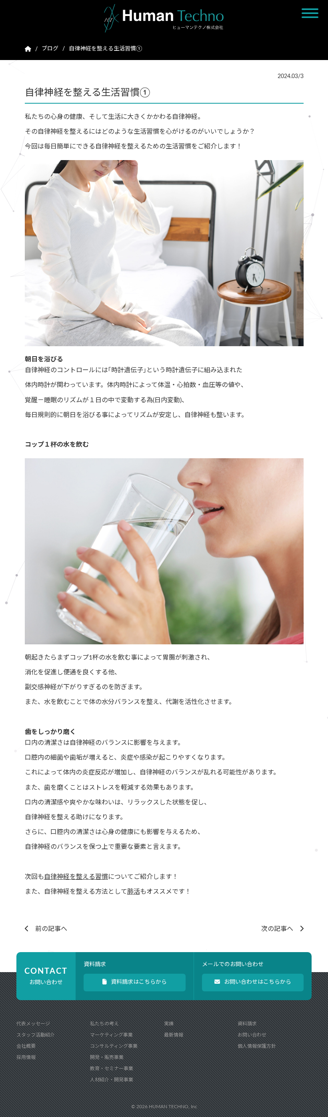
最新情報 (173, 1035)
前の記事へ (48, 929)
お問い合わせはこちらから (257, 982)
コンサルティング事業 (114, 1046)
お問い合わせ (252, 1035)
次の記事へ (280, 929)
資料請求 (247, 1023)
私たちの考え (104, 1023)
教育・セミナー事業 (111, 1068)
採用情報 (26, 1057)
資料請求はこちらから (139, 982)
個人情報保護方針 (257, 1046)
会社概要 (26, 1046)
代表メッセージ (33, 1023)
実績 (169, 1023)
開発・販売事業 (107, 1057)
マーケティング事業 (111, 1035)
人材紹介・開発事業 (111, 1079)
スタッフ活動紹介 (35, 1035)
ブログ (50, 49)
